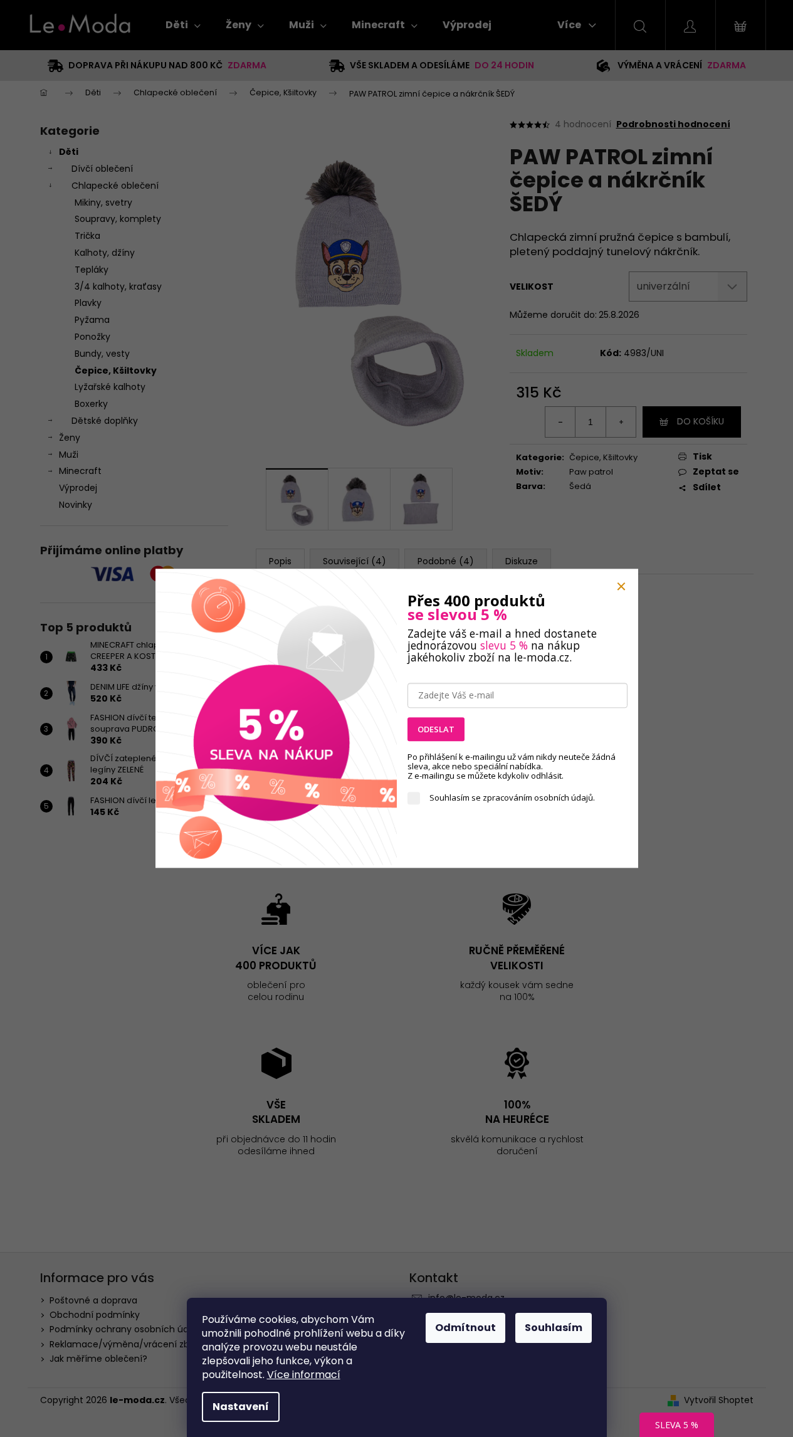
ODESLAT (436, 729)
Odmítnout (465, 1327)
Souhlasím (553, 1327)
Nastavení (241, 1406)
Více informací (303, 1374)
